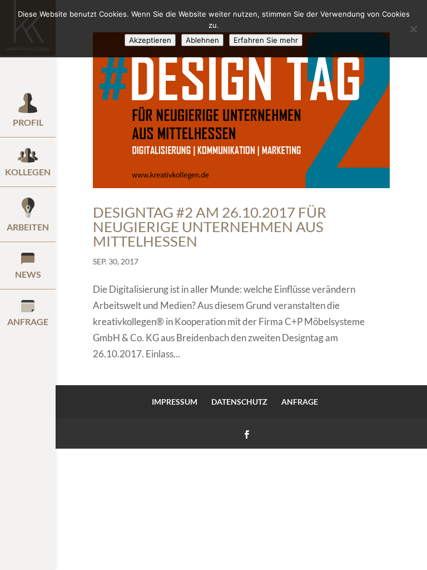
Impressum (174, 401)
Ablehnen (202, 40)
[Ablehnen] (413, 29)
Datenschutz (239, 401)
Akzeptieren (150, 40)
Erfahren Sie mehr (266, 40)
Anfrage (299, 401)
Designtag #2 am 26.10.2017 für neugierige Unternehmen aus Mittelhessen (209, 226)
